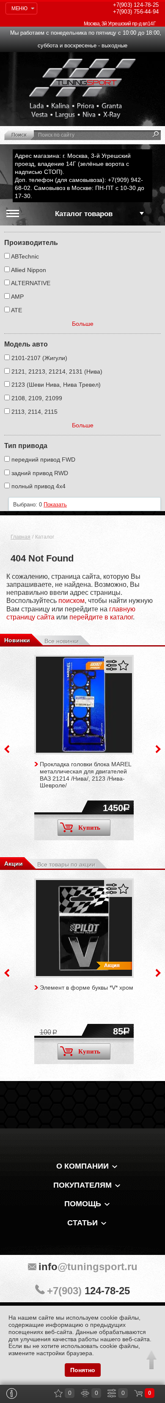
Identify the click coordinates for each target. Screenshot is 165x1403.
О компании (82, 1166)
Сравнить (111, 665)
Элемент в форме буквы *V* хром (86, 987)
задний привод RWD (39, 473)
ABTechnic (25, 256)
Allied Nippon (28, 270)
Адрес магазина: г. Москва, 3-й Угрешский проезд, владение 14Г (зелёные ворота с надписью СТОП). (73, 163)
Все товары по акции (66, 864)
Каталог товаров (84, 214)
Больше (83, 323)
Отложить (123, 665)
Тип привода (25, 445)
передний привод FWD (43, 459)
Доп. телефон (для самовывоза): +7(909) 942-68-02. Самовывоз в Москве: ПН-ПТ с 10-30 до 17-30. (79, 187)
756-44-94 (136, 11)
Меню (19, 8)
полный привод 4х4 (38, 486)
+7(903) (88, 1290)
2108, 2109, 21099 (36, 398)
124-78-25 (136, 5)
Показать (55, 504)
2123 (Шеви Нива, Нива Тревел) (56, 384)
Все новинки (61, 641)
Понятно (82, 1370)
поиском (71, 600)
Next (158, 749)
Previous (6, 749)
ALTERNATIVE (30, 283)
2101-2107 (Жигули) (39, 358)
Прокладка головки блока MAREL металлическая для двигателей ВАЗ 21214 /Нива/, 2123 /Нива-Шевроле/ (85, 775)
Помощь (82, 1203)
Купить (89, 827)
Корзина (138, 1393)
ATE (16, 310)
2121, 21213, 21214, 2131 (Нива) (56, 371)
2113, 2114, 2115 (34, 411)
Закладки (58, 1393)
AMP (17, 296)
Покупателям (82, 1185)
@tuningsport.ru (88, 1266)
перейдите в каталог (101, 617)
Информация (11, 1393)
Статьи (82, 1223)
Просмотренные (85, 1393)
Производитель (31, 242)
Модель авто (26, 344)
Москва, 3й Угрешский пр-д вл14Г (120, 24)
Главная (20, 537)
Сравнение (111, 1393)
